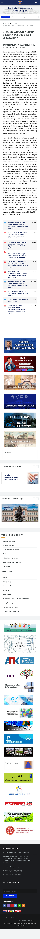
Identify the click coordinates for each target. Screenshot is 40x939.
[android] (19, 905)
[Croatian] (4, 911)
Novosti (5, 577)
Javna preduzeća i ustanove (12, 562)
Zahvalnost (22, 920)
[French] (9, 911)
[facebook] (4, 905)
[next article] (34, 17)
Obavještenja (5, 16)
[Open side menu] (2, 2)
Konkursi (6, 590)
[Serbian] (18, 911)
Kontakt (30, 920)
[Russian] (16, 911)
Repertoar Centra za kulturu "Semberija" (16, 598)
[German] (11, 911)
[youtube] (12, 905)
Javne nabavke (7, 594)
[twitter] (15, 905)
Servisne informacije (9, 586)
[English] (6, 911)
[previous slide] (34, 466)
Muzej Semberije (8, 603)
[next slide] (37, 466)
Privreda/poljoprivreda (10, 558)
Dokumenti (6, 566)
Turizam (5, 554)
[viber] (8, 905)
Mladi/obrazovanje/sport (11, 549)
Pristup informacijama (10, 607)
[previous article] (37, 17)
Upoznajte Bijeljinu (9, 541)
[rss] (23, 905)
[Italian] (13, 911)
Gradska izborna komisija (11, 611)
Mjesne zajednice (8, 545)
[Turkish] (20, 911)
